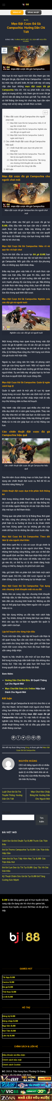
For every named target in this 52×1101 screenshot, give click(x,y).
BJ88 (4, 225)
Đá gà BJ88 (39, 254)
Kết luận (9, 169)
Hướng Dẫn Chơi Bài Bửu (17, 680)
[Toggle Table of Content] (44, 112)
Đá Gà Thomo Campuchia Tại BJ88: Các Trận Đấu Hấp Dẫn (25, 851)
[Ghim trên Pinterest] (33, 737)
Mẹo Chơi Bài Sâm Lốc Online (20, 688)
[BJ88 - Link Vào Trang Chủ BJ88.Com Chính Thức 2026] (26, 5)
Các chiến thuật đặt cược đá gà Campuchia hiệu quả (25, 143)
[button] (3, 4)
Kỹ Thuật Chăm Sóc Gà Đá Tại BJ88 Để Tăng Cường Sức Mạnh (23, 878)
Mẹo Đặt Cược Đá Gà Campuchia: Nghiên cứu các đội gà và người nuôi (28, 130)
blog (26, 20)
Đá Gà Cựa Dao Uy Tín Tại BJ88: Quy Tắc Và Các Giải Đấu (25, 869)
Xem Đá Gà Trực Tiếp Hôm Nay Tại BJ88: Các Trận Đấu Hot (24, 860)
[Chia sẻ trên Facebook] (18, 737)
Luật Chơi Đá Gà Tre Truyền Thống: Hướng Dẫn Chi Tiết (12, 795)
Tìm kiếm (6, 812)
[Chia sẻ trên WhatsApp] (13, 737)
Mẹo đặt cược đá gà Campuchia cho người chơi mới (25, 118)
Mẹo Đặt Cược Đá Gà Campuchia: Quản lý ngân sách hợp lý (27, 136)
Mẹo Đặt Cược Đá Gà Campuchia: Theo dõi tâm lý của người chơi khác (27, 155)
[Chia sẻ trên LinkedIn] (38, 737)
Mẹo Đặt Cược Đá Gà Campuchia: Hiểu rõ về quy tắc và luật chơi (28, 124)
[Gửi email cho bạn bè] (28, 737)
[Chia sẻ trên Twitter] (23, 737)
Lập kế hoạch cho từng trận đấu (23, 166)
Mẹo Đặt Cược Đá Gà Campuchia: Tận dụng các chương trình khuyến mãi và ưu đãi (27, 161)
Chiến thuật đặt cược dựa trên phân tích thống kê (26, 149)
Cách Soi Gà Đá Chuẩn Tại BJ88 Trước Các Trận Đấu (25, 842)
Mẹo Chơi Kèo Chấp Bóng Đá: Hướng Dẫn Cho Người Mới (40, 795)
